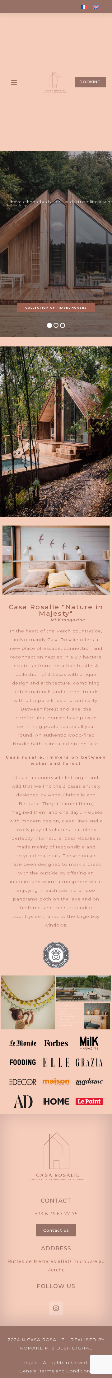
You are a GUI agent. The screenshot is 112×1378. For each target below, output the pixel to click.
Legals (29, 1362)
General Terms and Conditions (56, 1371)
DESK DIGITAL (74, 1348)
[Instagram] (56, 1308)
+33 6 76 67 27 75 (56, 1214)
